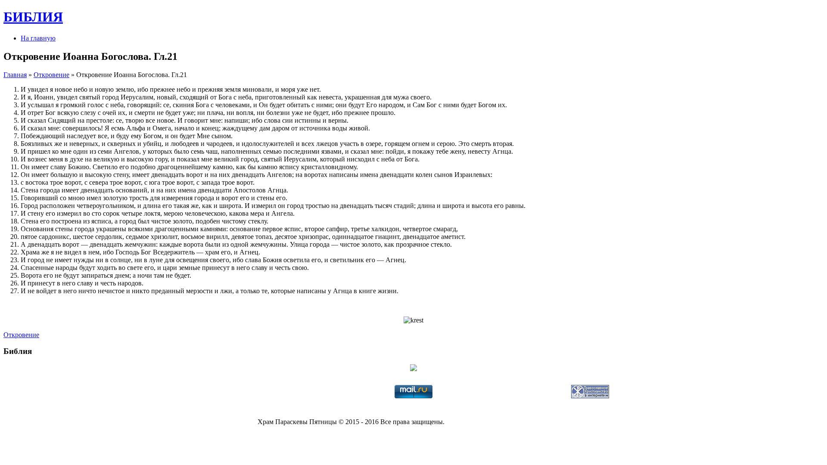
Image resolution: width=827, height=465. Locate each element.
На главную (38, 38)
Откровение (51, 74)
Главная (15, 74)
